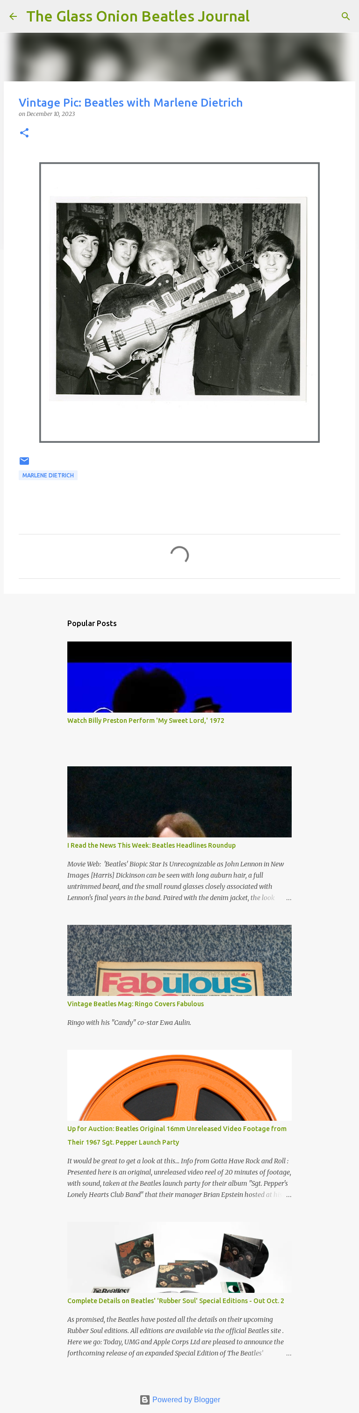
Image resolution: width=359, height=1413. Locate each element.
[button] (24, 133)
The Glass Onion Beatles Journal (138, 15)
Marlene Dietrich (48, 475)
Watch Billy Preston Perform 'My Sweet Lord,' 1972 (145, 720)
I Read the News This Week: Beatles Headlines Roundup (151, 845)
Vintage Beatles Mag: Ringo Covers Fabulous (135, 1004)
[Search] (262, 16)
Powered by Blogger (185, 1400)
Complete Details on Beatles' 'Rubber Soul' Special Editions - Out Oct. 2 (175, 1301)
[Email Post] (24, 464)
